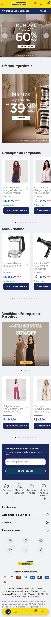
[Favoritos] (25, 612)
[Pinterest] (10, 549)
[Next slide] (46, 35)
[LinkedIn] (25, 549)
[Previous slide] (5, 35)
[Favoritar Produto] (26, 188)
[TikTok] (41, 549)
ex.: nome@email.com (17, 462)
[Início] (8, 612)
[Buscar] (17, 612)
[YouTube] (41, 540)
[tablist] (25, 220)
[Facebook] (25, 540)
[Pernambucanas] (19, 4)
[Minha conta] (43, 612)
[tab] (18, 55)
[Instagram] (10, 540)
